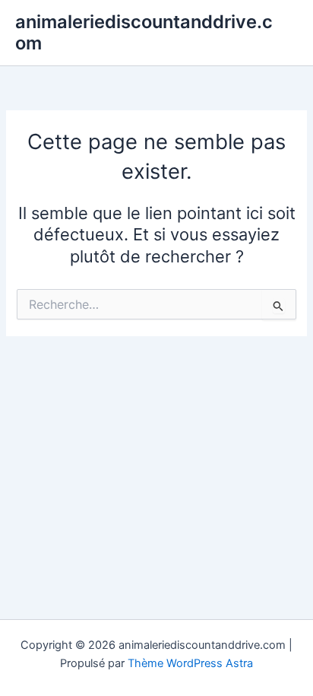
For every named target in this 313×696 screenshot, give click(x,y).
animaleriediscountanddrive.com (144, 32)
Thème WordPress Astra (190, 663)
